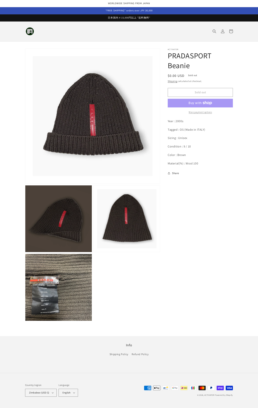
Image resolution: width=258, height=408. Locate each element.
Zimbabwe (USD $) (39, 392)
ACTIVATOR (209, 395)
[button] (214, 31)
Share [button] (175, 173)
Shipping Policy (119, 354)
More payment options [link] (200, 111)
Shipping (172, 81)
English (66, 392)
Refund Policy (140, 354)
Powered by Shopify (224, 395)
